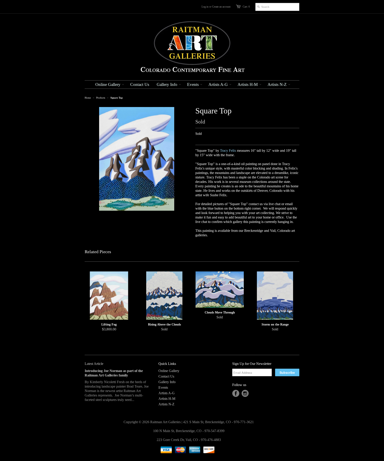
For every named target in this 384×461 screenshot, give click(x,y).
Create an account (221, 6)
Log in (205, 6)
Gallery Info (167, 382)
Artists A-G (166, 393)
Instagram (245, 393)
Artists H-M (166, 398)
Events (163, 387)
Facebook (235, 393)
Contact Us (166, 376)
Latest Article (94, 364)
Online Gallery (168, 371)
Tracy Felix (228, 150)
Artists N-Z (166, 404)
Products (100, 97)
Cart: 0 (246, 6)
